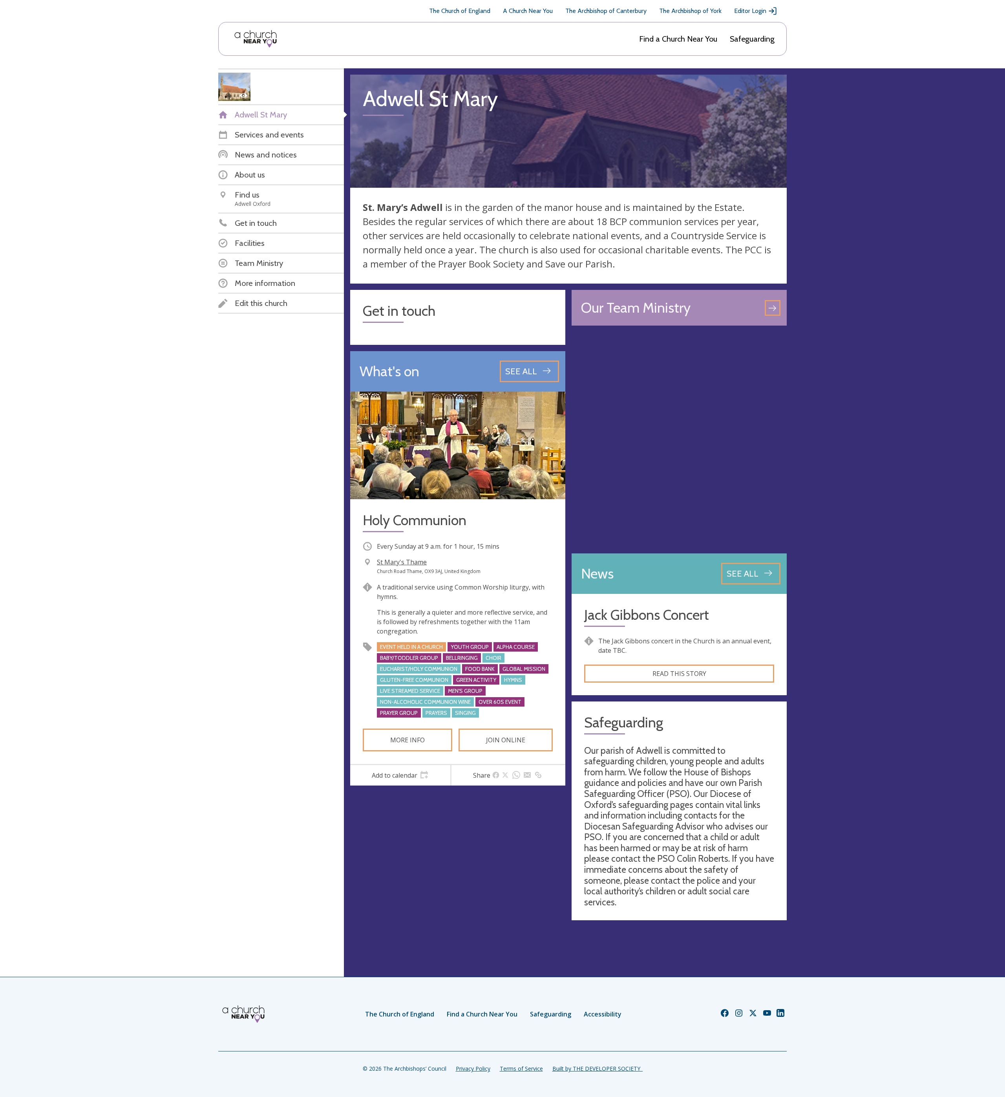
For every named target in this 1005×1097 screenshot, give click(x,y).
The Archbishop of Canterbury (606, 11)
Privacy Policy (473, 1068)
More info (407, 740)
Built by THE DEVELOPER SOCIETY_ (597, 1068)
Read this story (679, 673)
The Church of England (459, 11)
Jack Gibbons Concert (646, 614)
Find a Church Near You (678, 39)
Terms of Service (521, 1068)
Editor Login (750, 11)
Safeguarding (752, 39)
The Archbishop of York (690, 11)
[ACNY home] (255, 39)
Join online (505, 740)
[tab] (400, 775)
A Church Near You (528, 11)
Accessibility (602, 1014)
